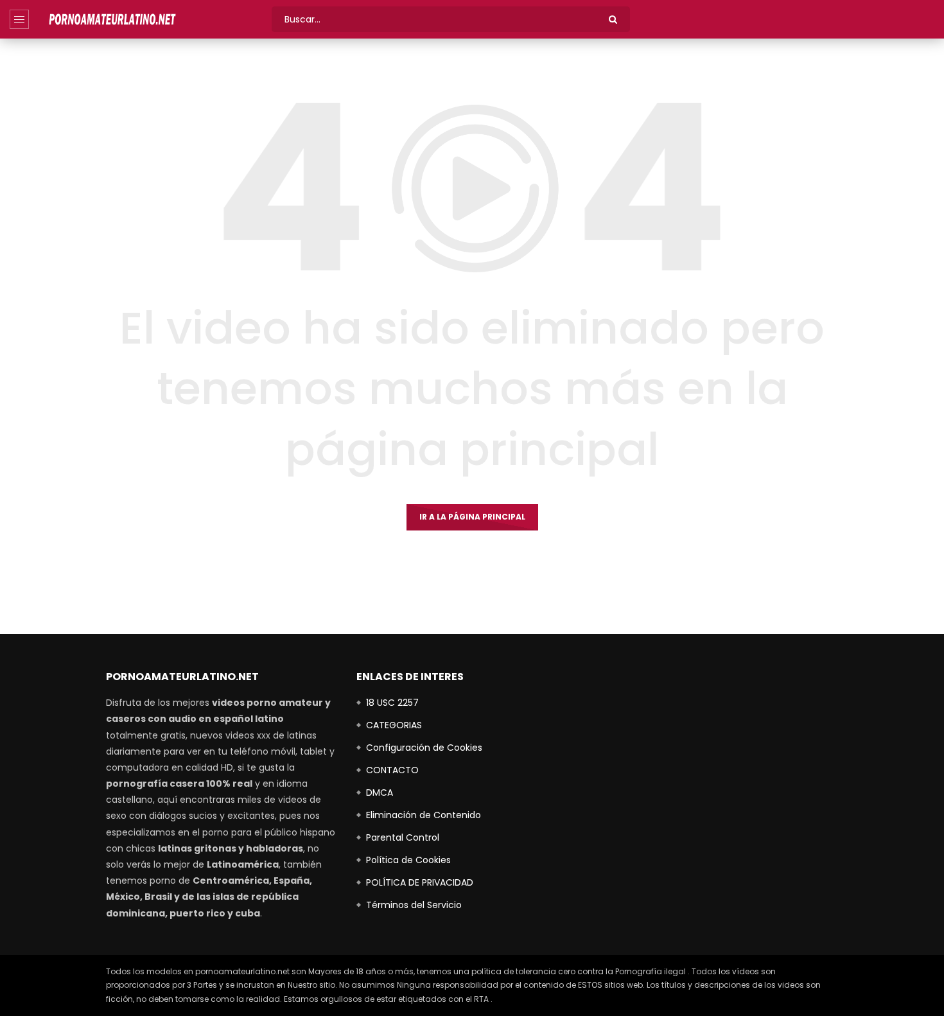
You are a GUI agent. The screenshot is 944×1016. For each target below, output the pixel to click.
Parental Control (402, 837)
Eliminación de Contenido (423, 815)
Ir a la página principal (472, 516)
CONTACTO (392, 770)
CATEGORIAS (394, 725)
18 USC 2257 (392, 702)
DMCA (379, 792)
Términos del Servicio (414, 904)
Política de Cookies (408, 860)
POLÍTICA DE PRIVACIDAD (419, 882)
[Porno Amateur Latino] (112, 19)
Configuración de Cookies (424, 747)
